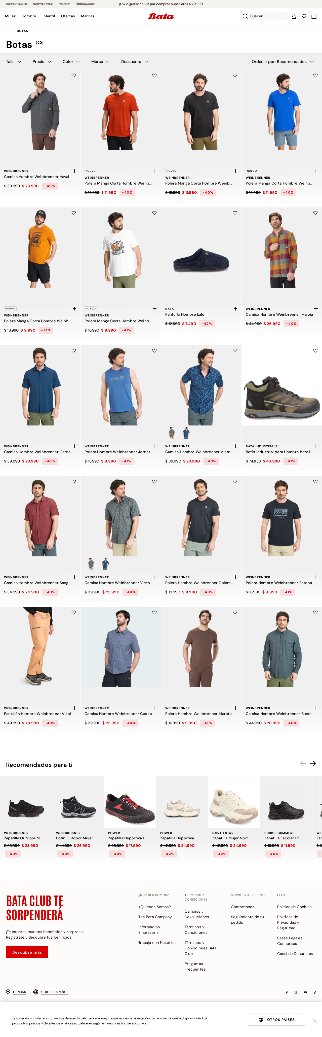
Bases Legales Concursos (289, 941)
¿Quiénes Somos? (154, 906)
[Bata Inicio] (161, 16)
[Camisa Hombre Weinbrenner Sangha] (40, 516)
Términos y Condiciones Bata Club (201, 948)
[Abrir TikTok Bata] (315, 992)
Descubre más (27, 952)
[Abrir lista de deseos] (304, 16)
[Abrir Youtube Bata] (305, 992)
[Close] (315, 1021)
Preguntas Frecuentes (195, 966)
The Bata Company (155, 916)
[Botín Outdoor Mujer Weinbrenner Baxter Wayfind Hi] (78, 802)
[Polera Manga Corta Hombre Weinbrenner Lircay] (40, 247)
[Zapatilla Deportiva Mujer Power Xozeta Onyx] (182, 802)
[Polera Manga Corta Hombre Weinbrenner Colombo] (120, 110)
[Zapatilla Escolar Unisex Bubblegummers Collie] (286, 802)
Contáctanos (242, 906)
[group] (161, 45)
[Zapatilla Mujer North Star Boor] (234, 802)
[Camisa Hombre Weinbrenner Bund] (282, 647)
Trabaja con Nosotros (157, 942)
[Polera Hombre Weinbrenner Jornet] (120, 385)
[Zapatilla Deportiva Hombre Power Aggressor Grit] (130, 802)
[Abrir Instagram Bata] (296, 992)
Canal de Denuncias (295, 953)
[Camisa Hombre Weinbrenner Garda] (40, 385)
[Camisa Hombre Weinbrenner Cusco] (120, 647)
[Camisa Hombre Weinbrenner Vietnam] (201, 385)
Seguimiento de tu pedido (247, 919)
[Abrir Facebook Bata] (287, 992)
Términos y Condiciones (196, 929)
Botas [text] (22, 31)
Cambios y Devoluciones (197, 914)
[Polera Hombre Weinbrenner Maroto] (201, 647)
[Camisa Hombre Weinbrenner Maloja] (282, 247)
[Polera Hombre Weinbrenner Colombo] (201, 516)
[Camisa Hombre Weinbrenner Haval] (40, 110)
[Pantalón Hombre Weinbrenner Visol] (40, 647)
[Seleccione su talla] (74, 171)
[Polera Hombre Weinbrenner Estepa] (282, 516)
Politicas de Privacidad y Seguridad (288, 922)
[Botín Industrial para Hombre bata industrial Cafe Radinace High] (282, 385)
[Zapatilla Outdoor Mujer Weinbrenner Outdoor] (26, 802)
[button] (10, 16)
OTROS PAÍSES (281, 1019)
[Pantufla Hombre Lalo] (201, 247)
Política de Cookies (294, 906)
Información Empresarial (149, 929)
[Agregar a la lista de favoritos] (73, 75)
